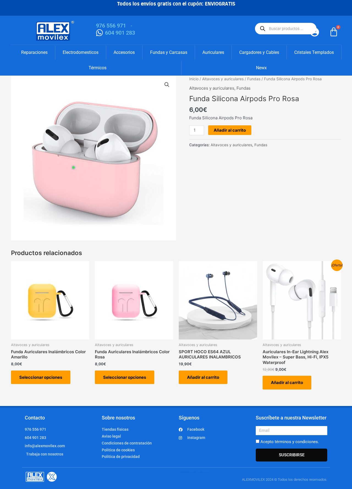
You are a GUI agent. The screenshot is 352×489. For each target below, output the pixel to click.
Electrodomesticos (80, 52)
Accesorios (124, 52)
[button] (167, 85)
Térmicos (97, 67)
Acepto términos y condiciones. (289, 441)
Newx (261, 67)
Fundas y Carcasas (168, 52)
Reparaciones (34, 52)
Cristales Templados (314, 52)
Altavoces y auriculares (223, 79)
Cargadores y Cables (259, 52)
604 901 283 (120, 32)
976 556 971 (111, 25)
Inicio (194, 79)
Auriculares (213, 52)
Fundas (253, 79)
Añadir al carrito (230, 130)
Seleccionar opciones (40, 377)
